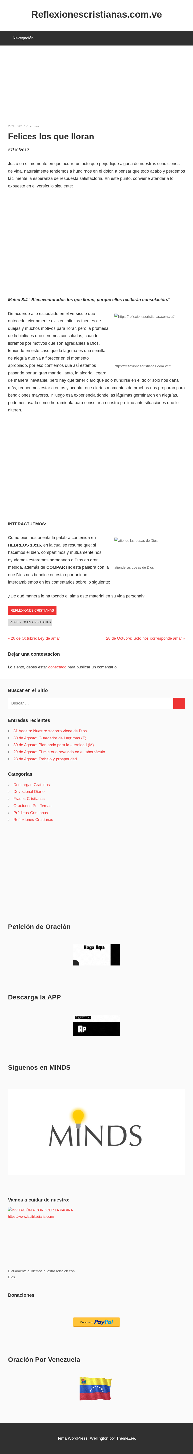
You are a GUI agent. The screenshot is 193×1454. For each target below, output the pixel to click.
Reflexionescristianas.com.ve (96, 14)
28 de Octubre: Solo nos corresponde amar (144, 638)
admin (34, 126)
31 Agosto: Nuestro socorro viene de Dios (50, 731)
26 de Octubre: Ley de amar (35, 638)
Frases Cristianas (29, 798)
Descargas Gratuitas (31, 785)
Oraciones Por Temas (32, 806)
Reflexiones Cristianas (32, 610)
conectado (57, 667)
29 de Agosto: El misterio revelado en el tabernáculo (59, 752)
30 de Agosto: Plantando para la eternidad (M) (53, 745)
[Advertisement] (96, 88)
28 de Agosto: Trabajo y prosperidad (45, 759)
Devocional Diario (28, 791)
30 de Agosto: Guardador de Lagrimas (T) (49, 738)
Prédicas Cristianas (30, 813)
